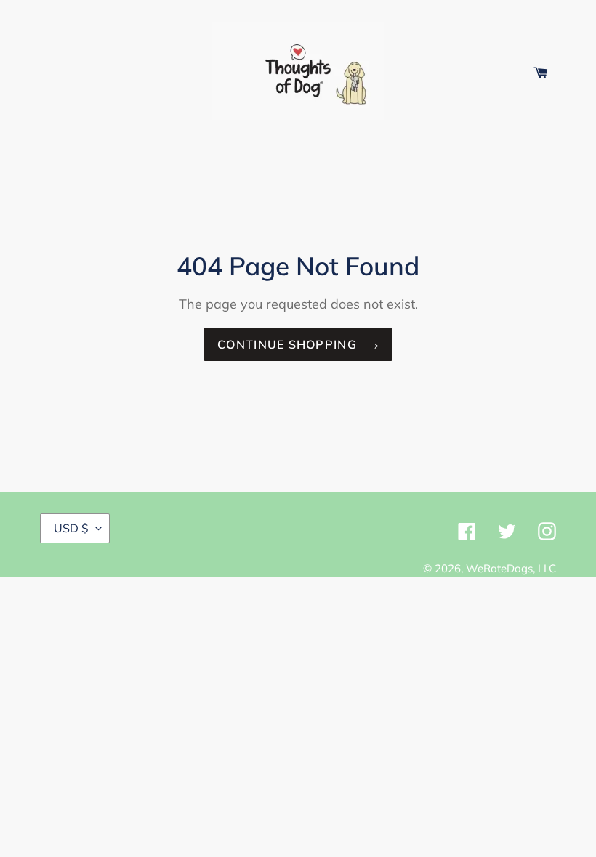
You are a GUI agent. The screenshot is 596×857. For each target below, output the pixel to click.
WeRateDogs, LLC (511, 568)
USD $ (71, 528)
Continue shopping (287, 344)
